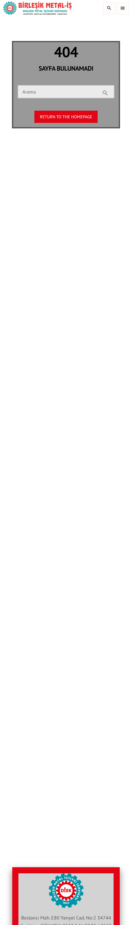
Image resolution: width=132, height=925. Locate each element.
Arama (29, 92)
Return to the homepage (66, 117)
